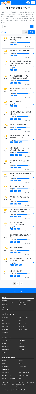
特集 (3, 307)
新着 (31, 32)
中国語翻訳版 (22, 346)
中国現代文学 (5, 346)
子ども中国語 (5, 349)
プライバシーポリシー (8, 382)
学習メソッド (5, 320)
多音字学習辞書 (6, 372)
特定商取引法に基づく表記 (22, 384)
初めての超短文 (23, 305)
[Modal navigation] (33, 2)
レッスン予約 (22, 323)
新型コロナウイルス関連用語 (9, 378)
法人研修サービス (23, 326)
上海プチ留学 (22, 366)
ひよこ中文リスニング (7, 302)
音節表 (21, 378)
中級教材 (4, 343)
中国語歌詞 (22, 302)
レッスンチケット (6, 340)
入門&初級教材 (23, 340)
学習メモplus (5, 329)
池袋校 (21, 360)
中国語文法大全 (6, 305)
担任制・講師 (5, 317)
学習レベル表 (5, 326)
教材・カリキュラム (24, 317)
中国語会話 (4, 300)
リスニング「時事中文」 (25, 300)
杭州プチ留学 (5, 366)
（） (20, 50)
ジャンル (4, 32)
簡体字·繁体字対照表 (24, 372)
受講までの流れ (6, 323)
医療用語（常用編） (24, 375)
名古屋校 (4, 360)
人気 (25, 32)
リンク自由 (11, 384)
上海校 (3, 363)
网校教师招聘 (5, 332)
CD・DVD (21, 349)
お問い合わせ (24, 382)
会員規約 (17, 382)
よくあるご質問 (23, 329)
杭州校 (21, 363)
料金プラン (22, 320)
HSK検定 (4, 352)
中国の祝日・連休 (6, 375)
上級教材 (21, 343)
